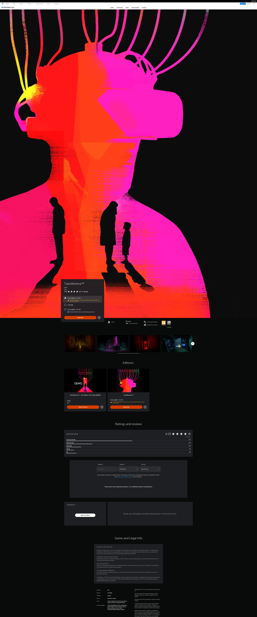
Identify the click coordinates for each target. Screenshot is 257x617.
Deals (127, 7)
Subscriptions (135, 7)
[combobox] (107, 469)
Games (21, 3)
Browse (144, 7)
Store (7, 3)
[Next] (192, 343)
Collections (120, 7)
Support (56, 3)
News (48, 3)
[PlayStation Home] (3, 3)
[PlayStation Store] (8, 7)
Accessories (39, 3)
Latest (112, 7)
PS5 (14, 3)
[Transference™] (80, 343)
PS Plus (30, 3)
